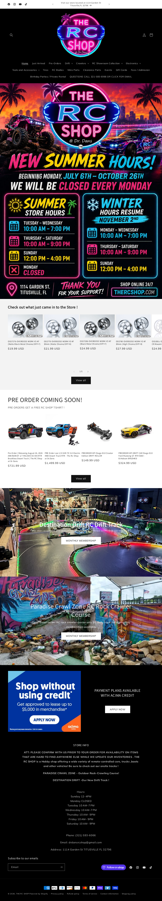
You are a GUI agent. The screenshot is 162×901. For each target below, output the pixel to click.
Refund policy (73, 894)
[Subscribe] (61, 867)
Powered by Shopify (38, 894)
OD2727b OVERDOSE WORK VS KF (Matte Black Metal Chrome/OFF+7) (24, 342)
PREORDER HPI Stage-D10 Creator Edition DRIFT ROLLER (97, 454)
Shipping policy (129, 894)
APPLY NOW (117, 709)
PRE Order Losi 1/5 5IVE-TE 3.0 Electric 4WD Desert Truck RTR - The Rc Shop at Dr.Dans (62, 456)
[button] (11, 35)
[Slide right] (87, 371)
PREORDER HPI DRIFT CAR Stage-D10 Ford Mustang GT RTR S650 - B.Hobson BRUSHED (135, 456)
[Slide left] (74, 371)
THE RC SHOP (22, 894)
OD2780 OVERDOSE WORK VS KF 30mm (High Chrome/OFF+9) (131, 342)
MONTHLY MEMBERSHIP (81, 540)
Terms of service (90, 894)
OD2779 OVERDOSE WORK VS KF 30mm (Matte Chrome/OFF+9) (59, 342)
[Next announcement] (109, 4)
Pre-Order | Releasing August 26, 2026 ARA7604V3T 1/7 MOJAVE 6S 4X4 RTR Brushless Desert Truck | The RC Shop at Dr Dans (25, 457)
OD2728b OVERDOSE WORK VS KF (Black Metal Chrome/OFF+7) (95, 342)
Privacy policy (57, 894)
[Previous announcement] (52, 4)
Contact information (109, 894)
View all (81, 380)
